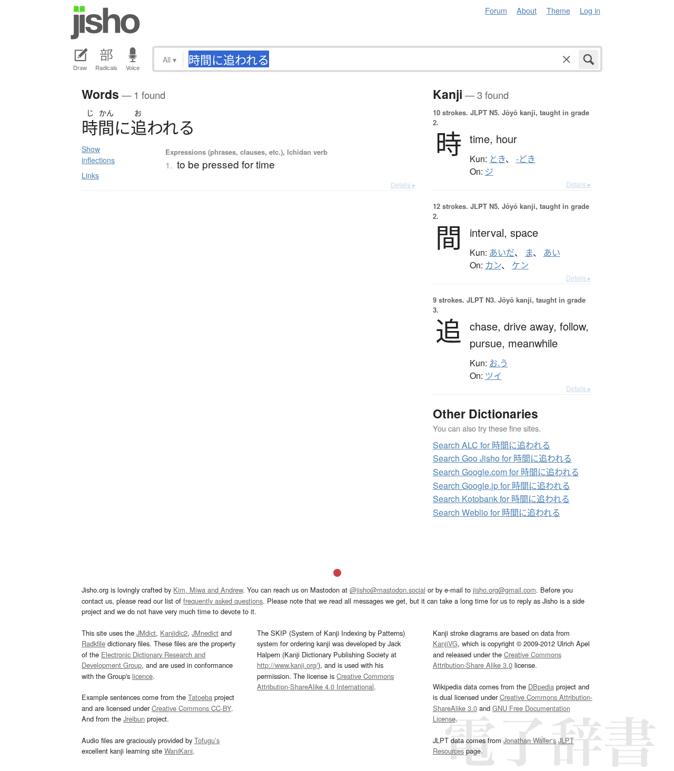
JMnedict (205, 633)
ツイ (493, 376)
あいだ (501, 252)
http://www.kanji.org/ (287, 665)
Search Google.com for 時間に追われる (506, 472)
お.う (498, 363)
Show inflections (98, 154)
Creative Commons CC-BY (191, 708)
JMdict (146, 633)
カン (493, 265)
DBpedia (541, 687)
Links (90, 175)
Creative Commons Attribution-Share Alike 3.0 (497, 659)
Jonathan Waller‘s (529, 740)
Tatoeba (200, 697)
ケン (520, 265)
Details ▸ (403, 184)
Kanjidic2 (173, 633)
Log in (590, 10)
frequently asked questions (223, 601)
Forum (496, 10)
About (527, 10)
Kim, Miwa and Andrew (208, 590)
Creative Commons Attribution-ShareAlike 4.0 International (325, 681)
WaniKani (178, 751)
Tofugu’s (207, 740)
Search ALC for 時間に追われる (491, 445)
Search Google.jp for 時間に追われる (501, 485)
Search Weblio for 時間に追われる (496, 512)
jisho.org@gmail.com (504, 590)
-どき (526, 159)
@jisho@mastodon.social (387, 590)
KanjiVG (445, 643)
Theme (558, 10)
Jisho (105, 22)
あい (551, 252)
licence (142, 676)
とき (497, 159)
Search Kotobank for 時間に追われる (501, 499)
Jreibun (134, 719)
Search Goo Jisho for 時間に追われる (502, 458)
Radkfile (93, 643)
